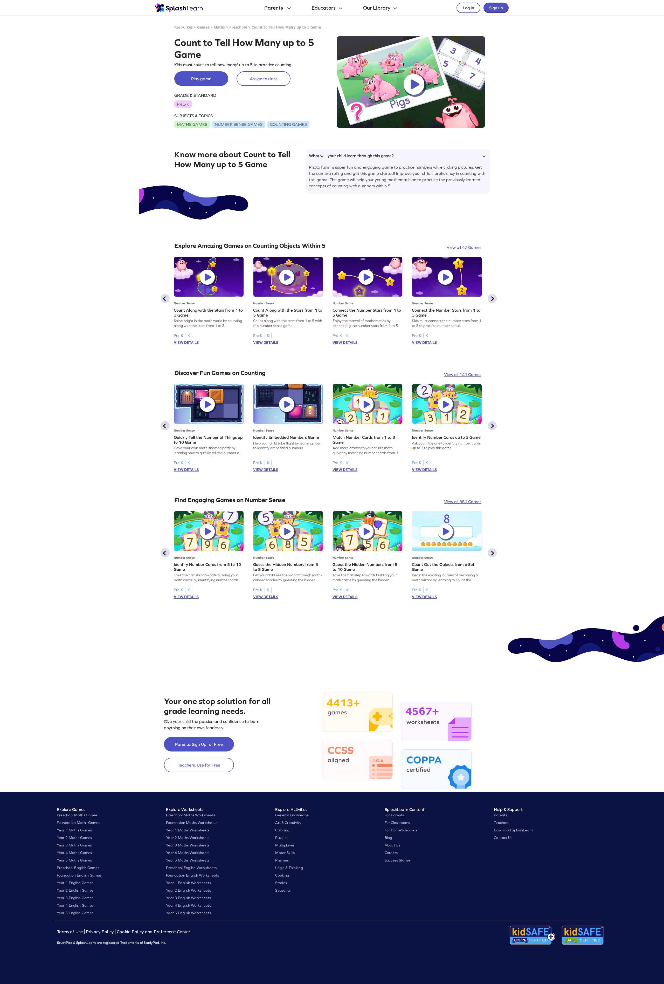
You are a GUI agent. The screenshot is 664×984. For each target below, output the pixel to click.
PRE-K (183, 104)
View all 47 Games (464, 247)
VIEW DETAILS (186, 342)
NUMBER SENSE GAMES (238, 124)
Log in (468, 7)
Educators (324, 8)
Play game (201, 78)
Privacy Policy (100, 931)
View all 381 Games (462, 501)
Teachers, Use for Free (199, 765)
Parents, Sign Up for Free (199, 744)
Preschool (238, 27)
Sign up (496, 7)
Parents (274, 8)
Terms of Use (70, 931)
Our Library (376, 8)
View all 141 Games (462, 374)
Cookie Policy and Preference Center (153, 931)
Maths (219, 27)
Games (203, 27)
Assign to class (263, 78)
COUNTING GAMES (288, 124)
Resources (183, 27)
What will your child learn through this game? (351, 155)
